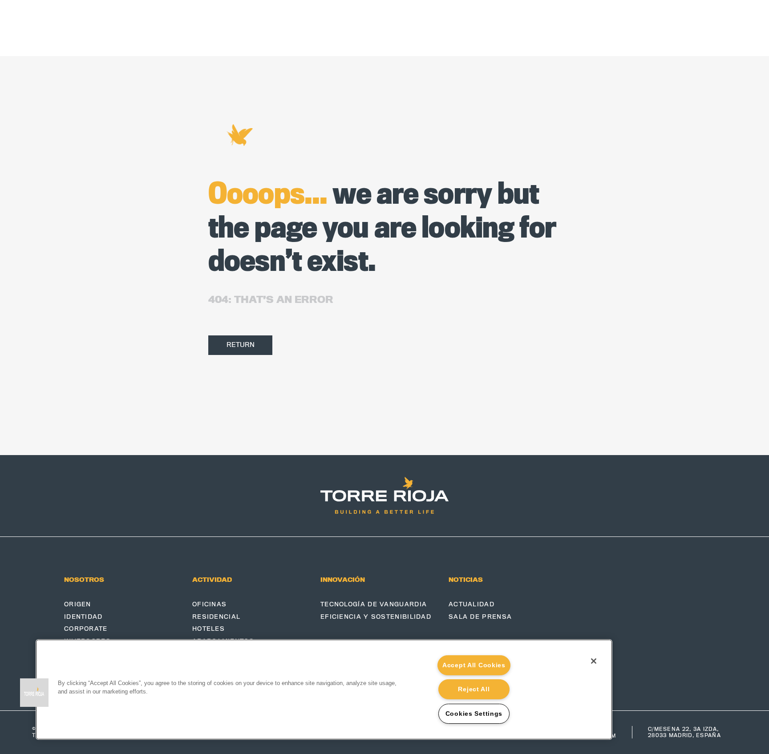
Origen (77, 604)
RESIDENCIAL (216, 616)
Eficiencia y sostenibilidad (375, 616)
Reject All (474, 689)
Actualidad (471, 604)
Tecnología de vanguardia (373, 604)
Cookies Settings (474, 713)
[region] (324, 689)
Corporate (86, 628)
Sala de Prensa (480, 616)
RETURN (241, 344)
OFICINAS (209, 604)
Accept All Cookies (474, 665)
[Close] (593, 661)
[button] (34, 692)
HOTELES (208, 628)
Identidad (83, 616)
